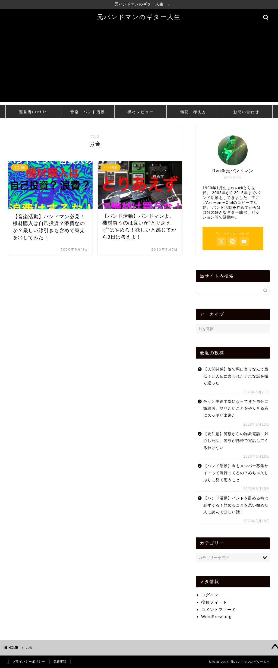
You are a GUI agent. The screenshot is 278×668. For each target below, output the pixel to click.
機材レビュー (141, 111)
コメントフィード (218, 609)
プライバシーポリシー (28, 661)
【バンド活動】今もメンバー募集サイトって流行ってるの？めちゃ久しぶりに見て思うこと (235, 473)
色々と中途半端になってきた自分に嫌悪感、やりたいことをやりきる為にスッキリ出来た (235, 408)
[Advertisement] (139, 64)
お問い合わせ (246, 111)
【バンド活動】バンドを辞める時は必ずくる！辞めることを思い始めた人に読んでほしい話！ (235, 505)
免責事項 (60, 661)
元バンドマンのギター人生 (139, 16)
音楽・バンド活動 (87, 111)
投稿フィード (214, 602)
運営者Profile (33, 111)
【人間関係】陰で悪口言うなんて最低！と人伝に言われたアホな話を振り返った (235, 376)
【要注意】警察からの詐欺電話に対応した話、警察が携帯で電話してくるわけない (235, 441)
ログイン (210, 595)
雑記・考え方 (193, 111)
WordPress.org (216, 616)
